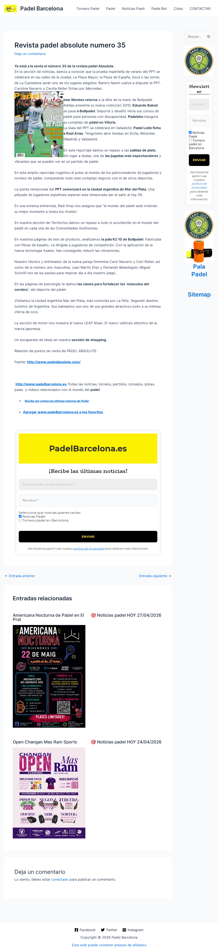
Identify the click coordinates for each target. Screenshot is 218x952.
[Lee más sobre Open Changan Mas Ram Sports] (49, 793)
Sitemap (199, 294)
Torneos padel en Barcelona (45, 520)
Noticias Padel (33, 516)
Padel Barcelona (41, 8)
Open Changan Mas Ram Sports (45, 742)
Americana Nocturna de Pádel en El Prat (48, 617)
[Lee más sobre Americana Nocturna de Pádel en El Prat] (49, 676)
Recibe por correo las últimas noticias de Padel (57, 401)
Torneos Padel (87, 8)
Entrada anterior (20, 576)
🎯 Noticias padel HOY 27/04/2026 (126, 615)
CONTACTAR (200, 8)
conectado (60, 879)
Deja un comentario (30, 54)
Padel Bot (159, 8)
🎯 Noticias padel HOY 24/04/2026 (126, 742)
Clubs (178, 8)
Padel (110, 8)
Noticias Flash (133, 8)
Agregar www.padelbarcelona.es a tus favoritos (63, 412)
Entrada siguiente (155, 576)
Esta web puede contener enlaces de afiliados (109, 945)
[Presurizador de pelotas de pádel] (199, 251)
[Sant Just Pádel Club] (199, 60)
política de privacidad (88, 548)
